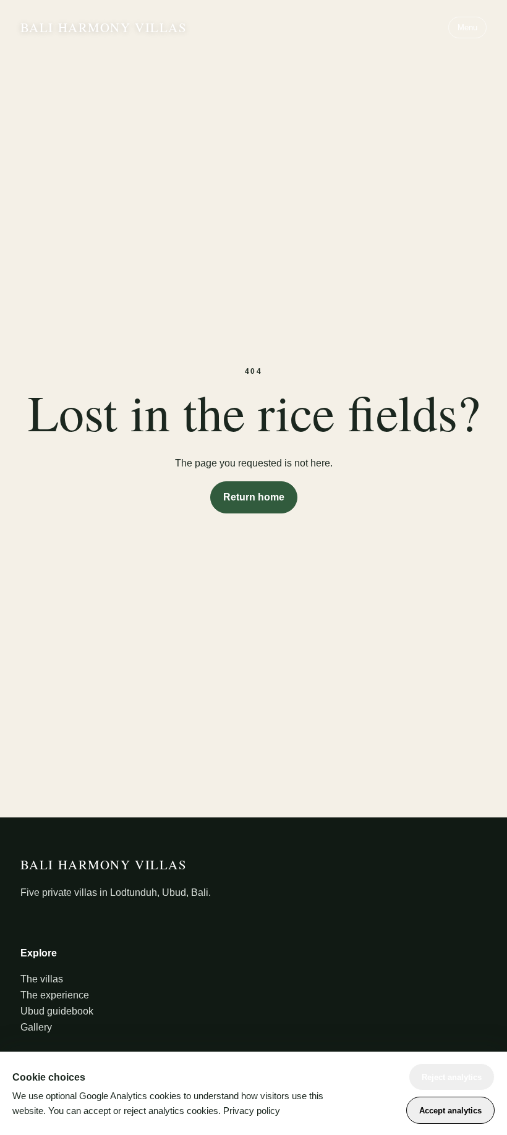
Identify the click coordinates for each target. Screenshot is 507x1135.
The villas (41, 979)
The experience (54, 995)
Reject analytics (452, 1077)
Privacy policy (251, 1110)
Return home (253, 497)
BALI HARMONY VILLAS (103, 27)
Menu (467, 27)
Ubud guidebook (56, 1011)
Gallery (36, 1027)
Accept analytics (450, 1110)
